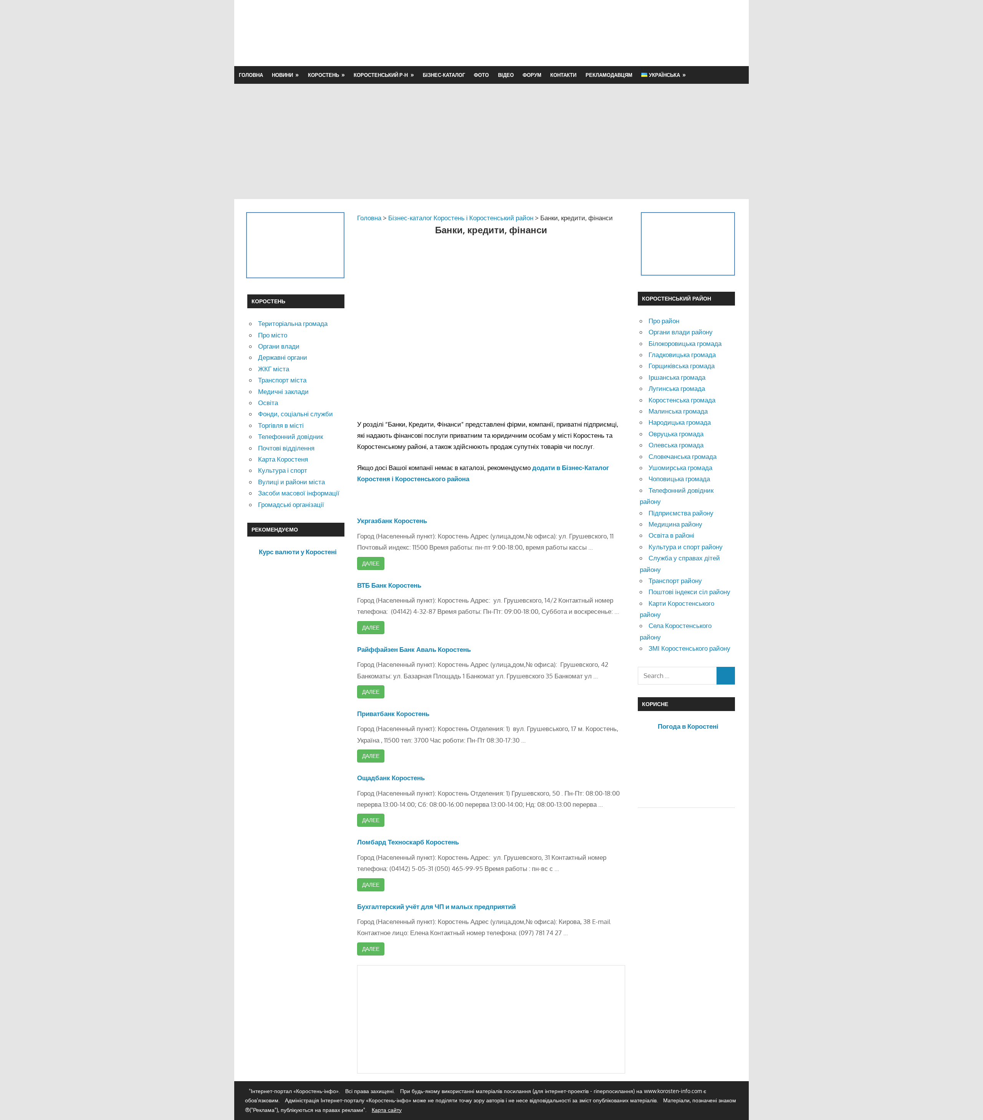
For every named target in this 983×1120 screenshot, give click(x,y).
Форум (532, 75)
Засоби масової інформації (298, 493)
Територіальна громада (293, 323)
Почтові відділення (286, 448)
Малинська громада (678, 411)
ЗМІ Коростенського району (689, 648)
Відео (506, 75)
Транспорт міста (282, 380)
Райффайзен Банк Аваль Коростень (414, 649)
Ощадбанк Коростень (391, 778)
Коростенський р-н (381, 75)
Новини (282, 75)
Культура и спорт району (686, 547)
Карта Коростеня (283, 459)
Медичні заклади (283, 391)
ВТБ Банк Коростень (389, 585)
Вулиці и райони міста (291, 482)
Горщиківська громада (682, 366)
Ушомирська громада (680, 468)
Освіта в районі (671, 535)
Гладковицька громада (682, 355)
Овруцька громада (676, 434)
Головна (251, 75)
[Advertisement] (596, 32)
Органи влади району (681, 332)
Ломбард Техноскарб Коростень (408, 842)
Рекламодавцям (609, 75)
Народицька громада (680, 422)
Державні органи (282, 357)
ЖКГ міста (273, 369)
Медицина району (675, 524)
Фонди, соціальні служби (295, 414)
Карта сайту (387, 1110)
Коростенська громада (682, 400)
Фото (481, 75)
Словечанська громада (683, 456)
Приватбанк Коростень (393, 714)
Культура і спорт (282, 470)
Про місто (272, 335)
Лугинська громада (677, 388)
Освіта (268, 403)
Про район (664, 321)
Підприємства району (681, 513)
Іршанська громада (677, 377)
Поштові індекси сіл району (689, 592)
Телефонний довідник (290, 436)
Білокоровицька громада (685, 343)
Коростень (323, 75)
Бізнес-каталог (444, 75)
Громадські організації (291, 504)
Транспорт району (675, 581)
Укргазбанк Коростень (392, 521)
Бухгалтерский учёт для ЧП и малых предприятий (436, 906)
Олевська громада (676, 445)
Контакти (563, 75)
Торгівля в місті (281, 425)
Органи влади (279, 346)
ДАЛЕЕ (370, 563)
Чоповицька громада (679, 479)
